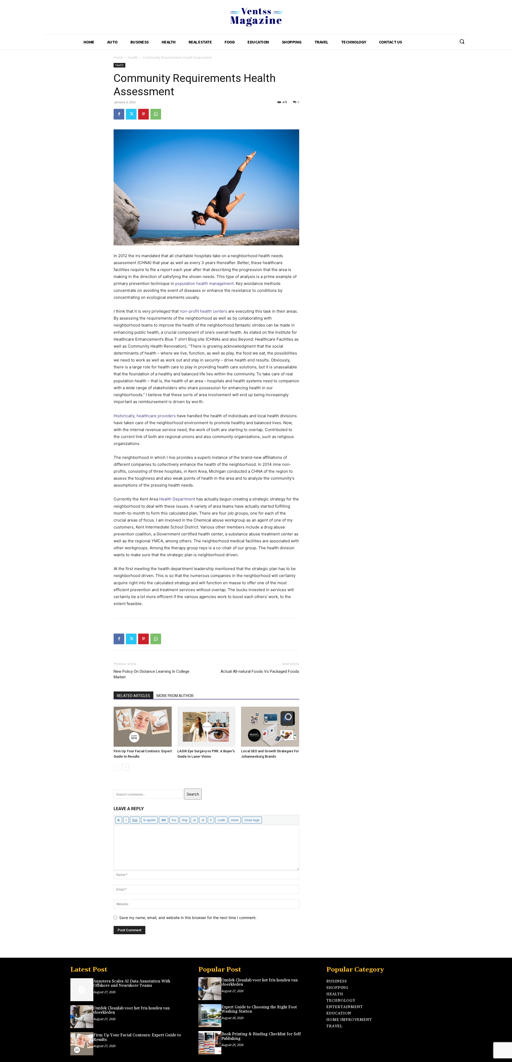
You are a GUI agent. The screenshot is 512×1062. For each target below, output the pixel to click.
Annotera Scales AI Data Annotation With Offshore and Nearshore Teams (131, 983)
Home (118, 57)
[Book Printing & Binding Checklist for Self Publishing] (209, 1042)
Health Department (177, 499)
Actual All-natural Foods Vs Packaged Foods (260, 671)
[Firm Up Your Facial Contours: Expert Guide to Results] (143, 727)
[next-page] (125, 767)
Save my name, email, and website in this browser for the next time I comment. (188, 917)
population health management (204, 283)
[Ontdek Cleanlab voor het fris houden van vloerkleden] (81, 1016)
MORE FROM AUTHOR (175, 696)
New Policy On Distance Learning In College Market (151, 674)
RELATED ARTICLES (133, 696)
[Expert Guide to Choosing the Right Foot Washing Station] (209, 1015)
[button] (461, 41)
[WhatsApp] (155, 114)
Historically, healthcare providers (145, 415)
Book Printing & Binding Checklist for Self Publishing (261, 1036)
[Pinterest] (143, 114)
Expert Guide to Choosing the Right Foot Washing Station (259, 1009)
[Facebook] (119, 114)
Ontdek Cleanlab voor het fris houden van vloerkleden (131, 1010)
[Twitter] (131, 114)
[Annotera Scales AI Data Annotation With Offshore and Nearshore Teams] (81, 989)
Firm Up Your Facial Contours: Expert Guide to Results (137, 1037)
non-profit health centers (203, 311)
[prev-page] (117, 767)
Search (193, 794)
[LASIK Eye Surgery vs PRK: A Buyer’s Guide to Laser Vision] (206, 727)
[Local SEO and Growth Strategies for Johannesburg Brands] (270, 727)
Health (133, 57)
